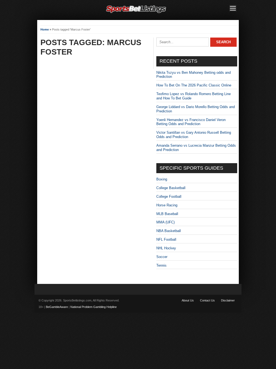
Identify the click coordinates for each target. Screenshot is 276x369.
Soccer (161, 257)
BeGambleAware (57, 306)
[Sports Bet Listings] (136, 13)
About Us (188, 300)
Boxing (161, 179)
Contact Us (207, 300)
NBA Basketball (168, 231)
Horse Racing (166, 205)
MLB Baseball (167, 214)
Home (44, 29)
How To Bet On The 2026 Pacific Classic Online (193, 85)
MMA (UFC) (165, 222)
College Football (168, 196)
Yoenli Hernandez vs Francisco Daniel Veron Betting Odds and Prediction (191, 122)
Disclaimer (228, 300)
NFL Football (166, 239)
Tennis (161, 265)
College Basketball (170, 188)
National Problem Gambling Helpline (93, 306)
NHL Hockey (166, 248)
